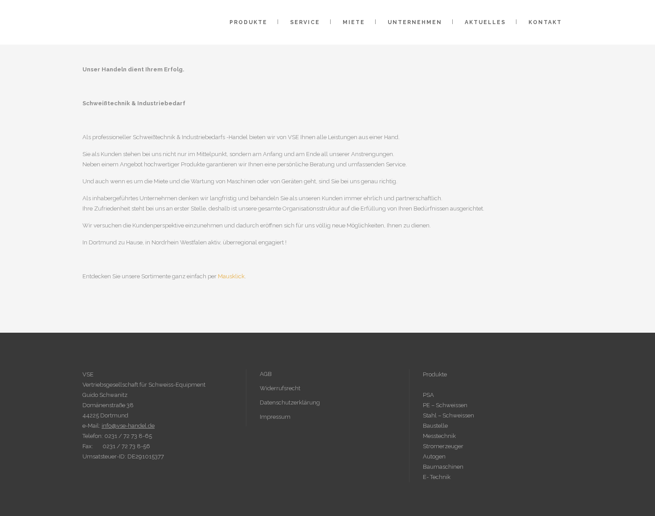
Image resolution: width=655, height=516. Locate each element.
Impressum (275, 416)
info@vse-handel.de (128, 425)
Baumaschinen (443, 466)
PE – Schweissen (445, 405)
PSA (428, 395)
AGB (266, 374)
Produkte (435, 374)
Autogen (434, 456)
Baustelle (435, 425)
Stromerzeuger (443, 446)
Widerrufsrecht (280, 388)
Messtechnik (439, 436)
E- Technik (436, 477)
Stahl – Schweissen (448, 415)
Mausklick (231, 276)
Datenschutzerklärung (290, 402)
